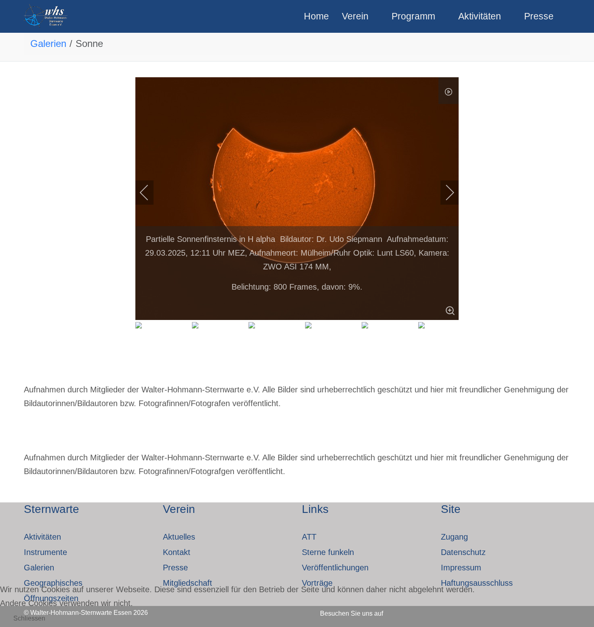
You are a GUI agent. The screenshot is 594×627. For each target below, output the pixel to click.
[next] (444, 192)
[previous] (149, 192)
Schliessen (29, 618)
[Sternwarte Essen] (46, 16)
